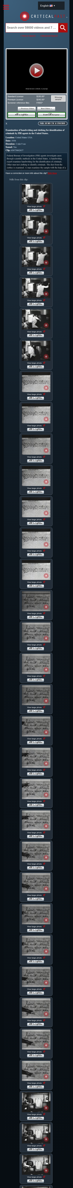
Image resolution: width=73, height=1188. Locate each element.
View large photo (34, 206)
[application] (36, 71)
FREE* (39, 103)
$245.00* (40, 99)
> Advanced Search (49, 36)
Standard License (15, 96)
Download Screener (51, 115)
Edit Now (52, 173)
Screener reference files (18, 103)
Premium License (15, 99)
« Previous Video (27, 109)
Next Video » (46, 109)
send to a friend (55, 123)
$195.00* (40, 96)
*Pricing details (58, 98)
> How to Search (28, 36)
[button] (36, 70)
